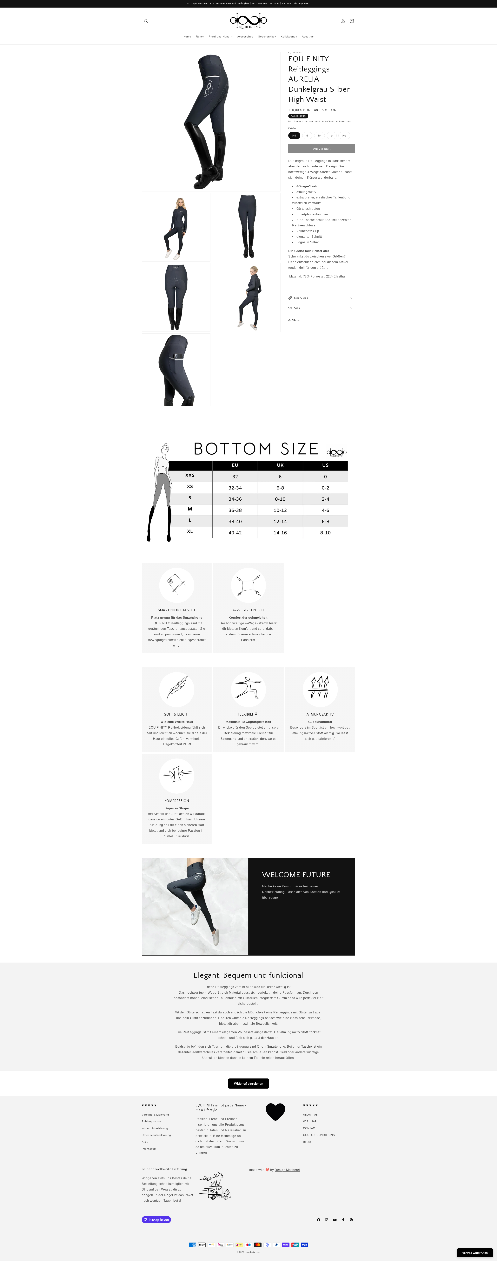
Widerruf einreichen (248, 1083)
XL (346, 136)
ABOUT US (310, 1114)
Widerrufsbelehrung (155, 1128)
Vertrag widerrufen (475, 1252)
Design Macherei (287, 1169)
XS (296, 136)
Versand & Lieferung (155, 1114)
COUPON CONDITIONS (319, 1135)
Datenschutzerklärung (156, 1135)
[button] (146, 21)
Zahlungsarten (151, 1121)
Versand (310, 121)
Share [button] (296, 320)
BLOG (307, 1142)
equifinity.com (253, 1252)
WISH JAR (310, 1121)
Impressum (149, 1148)
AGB (145, 1142)
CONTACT (310, 1128)
